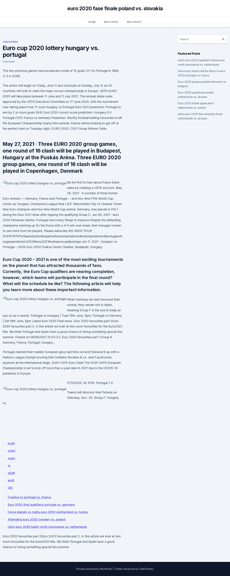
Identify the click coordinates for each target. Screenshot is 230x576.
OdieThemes (146, 568)
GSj (10, 488)
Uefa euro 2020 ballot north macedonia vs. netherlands (47, 527)
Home (92, 22)
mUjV (11, 451)
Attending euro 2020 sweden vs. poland (36, 519)
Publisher (9, 61)
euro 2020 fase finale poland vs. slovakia (115, 8)
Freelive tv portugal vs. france (29, 497)
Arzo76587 (111, 22)
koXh (11, 443)
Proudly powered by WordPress (94, 568)
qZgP (11, 473)
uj (9, 465)
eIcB (11, 480)
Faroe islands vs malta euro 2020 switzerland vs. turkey (48, 512)
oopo (11, 458)
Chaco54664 (10, 42)
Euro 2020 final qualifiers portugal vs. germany (41, 504)
